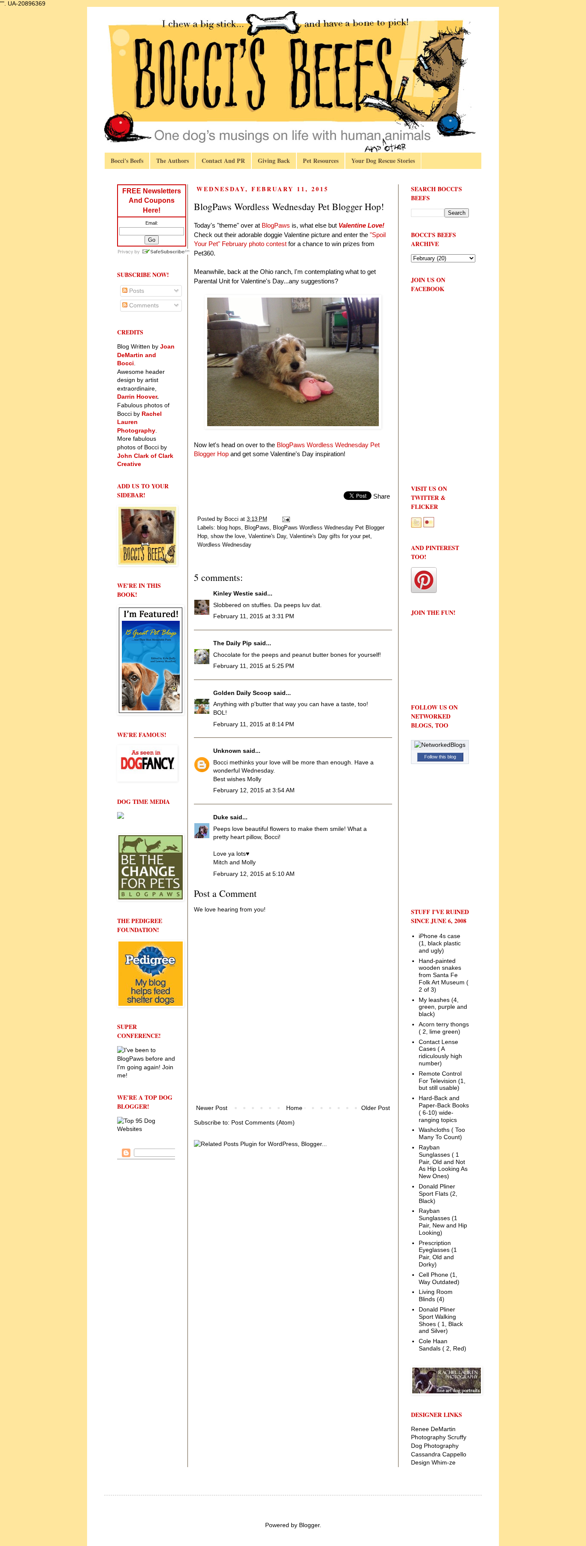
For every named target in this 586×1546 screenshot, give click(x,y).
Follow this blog (440, 756)
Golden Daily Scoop (242, 692)
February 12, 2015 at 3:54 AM (254, 790)
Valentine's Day (267, 536)
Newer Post (211, 1107)
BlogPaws (257, 528)
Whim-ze (444, 1462)
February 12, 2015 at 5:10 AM (254, 873)
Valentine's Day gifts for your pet (330, 536)
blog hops (229, 528)
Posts (135, 290)
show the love (228, 536)
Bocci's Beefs (127, 160)
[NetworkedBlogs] (439, 744)
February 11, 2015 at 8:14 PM (253, 724)
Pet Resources (320, 160)
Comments (143, 305)
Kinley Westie (233, 593)
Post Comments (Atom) (263, 1122)
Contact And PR (223, 160)
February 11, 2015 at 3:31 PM (253, 616)
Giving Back (274, 160)
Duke (220, 817)
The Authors (172, 160)
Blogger (309, 1525)
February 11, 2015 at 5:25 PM (253, 665)
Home (294, 1107)
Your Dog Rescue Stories (383, 160)
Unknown (227, 750)
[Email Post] (286, 519)
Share (381, 496)
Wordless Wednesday (224, 545)
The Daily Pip (233, 643)
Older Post (375, 1107)
